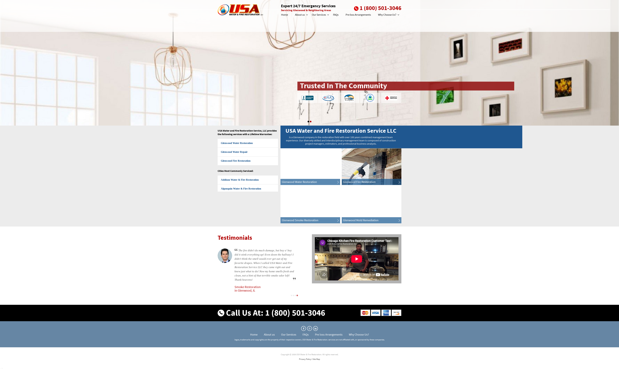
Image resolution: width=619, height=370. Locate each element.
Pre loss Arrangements (358, 14)
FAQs (336, 14)
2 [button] (310, 121)
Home (284, 14)
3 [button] (295, 295)
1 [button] (308, 121)
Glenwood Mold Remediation (360, 220)
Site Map (316, 359)
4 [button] (297, 295)
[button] (306, 14)
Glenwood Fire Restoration (236, 160)
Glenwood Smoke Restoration (300, 220)
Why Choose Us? (387, 14)
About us (300, 14)
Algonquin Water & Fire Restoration (241, 188)
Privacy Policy (305, 359)
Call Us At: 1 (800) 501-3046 (275, 312)
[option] (309, 63)
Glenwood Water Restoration (237, 143)
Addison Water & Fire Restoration (240, 179)
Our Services (319, 14)
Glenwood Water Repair (234, 152)
